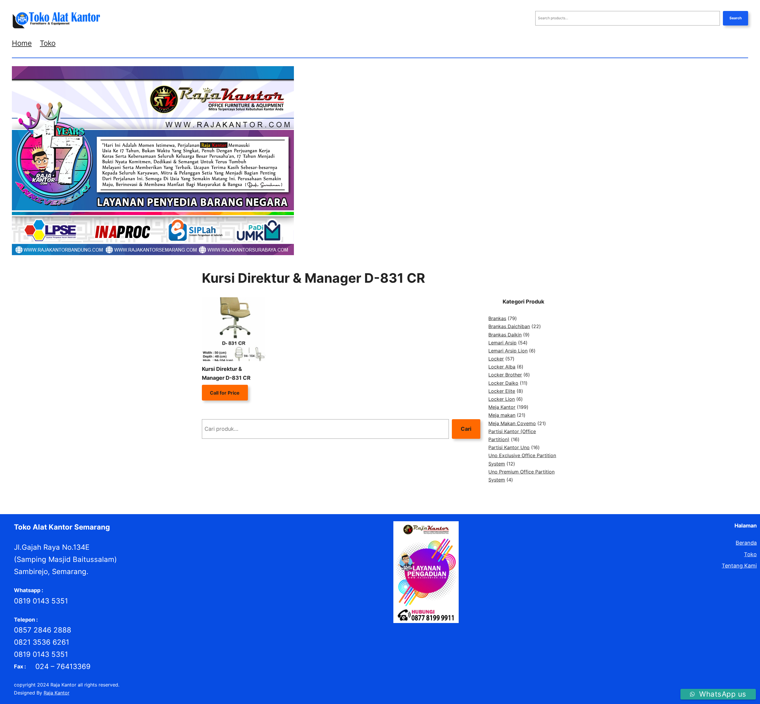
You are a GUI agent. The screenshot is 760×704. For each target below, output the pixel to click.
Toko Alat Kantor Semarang (62, 527)
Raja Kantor (56, 693)
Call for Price (225, 393)
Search (735, 18)
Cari (466, 429)
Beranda (746, 543)
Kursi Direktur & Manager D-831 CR (226, 373)
